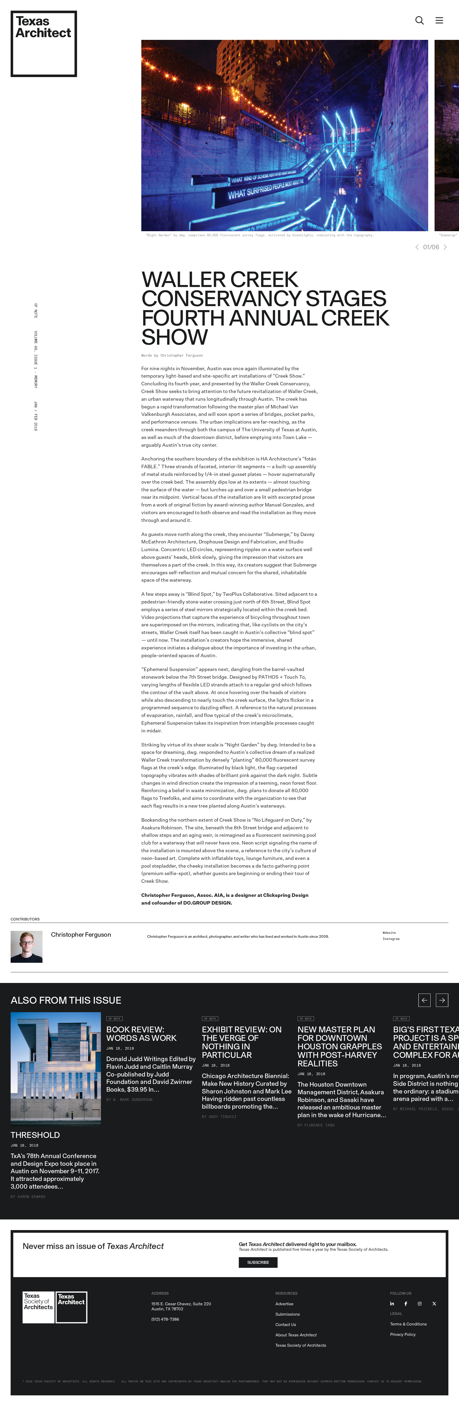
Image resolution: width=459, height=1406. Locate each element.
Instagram (391, 939)
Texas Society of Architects (300, 1345)
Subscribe (258, 1262)
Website (389, 933)
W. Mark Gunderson (132, 1099)
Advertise (284, 1303)
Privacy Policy (403, 1334)
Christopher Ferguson (181, 355)
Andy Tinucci (222, 1116)
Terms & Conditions (408, 1324)
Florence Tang (319, 1125)
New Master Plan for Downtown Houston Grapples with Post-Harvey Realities (340, 1046)
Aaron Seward (31, 1196)
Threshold (35, 1135)
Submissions (287, 1314)
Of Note (114, 1018)
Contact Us (285, 1324)
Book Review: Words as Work (141, 1033)
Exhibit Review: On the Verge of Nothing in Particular (242, 1042)
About (296, 1334)
